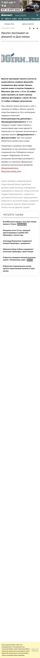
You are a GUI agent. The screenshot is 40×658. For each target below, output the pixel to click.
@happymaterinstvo (9, 168)
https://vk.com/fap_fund (11, 171)
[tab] (7, 18)
